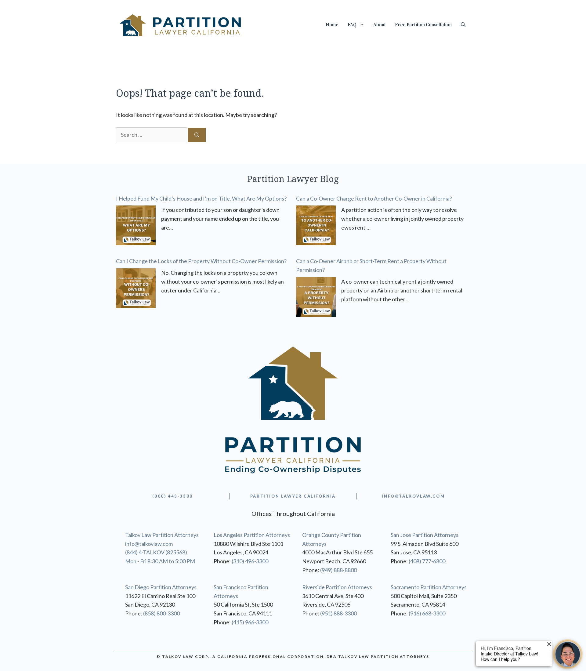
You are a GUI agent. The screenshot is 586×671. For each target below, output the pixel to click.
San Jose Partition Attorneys (424, 534)
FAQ (352, 25)
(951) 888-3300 (338, 613)
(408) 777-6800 (427, 561)
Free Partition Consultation (423, 25)
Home (332, 25)
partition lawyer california (293, 496)
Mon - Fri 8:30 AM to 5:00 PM (160, 561)
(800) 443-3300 (172, 496)
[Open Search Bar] (463, 25)
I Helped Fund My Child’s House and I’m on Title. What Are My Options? (201, 198)
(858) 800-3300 (161, 613)
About (379, 25)
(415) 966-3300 (250, 622)
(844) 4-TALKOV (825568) (156, 552)
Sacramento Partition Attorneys (429, 587)
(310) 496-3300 (250, 561)
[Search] (197, 135)
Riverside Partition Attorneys (337, 587)
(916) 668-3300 (427, 613)
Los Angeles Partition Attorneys (252, 534)
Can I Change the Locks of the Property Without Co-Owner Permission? (201, 261)
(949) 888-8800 (338, 570)
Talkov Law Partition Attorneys (162, 534)
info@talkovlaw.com (149, 543)
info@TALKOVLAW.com (413, 496)
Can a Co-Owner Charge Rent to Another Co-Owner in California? (374, 198)
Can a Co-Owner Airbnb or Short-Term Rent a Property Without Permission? (371, 265)
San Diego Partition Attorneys (161, 587)
